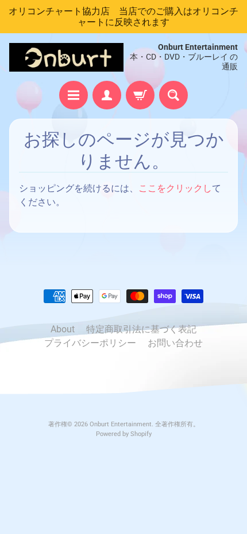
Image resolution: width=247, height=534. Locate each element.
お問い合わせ (175, 342)
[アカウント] (106, 95)
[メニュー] (73, 95)
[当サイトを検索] (173, 95)
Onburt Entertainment (121, 424)
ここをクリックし (175, 188)
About (63, 329)
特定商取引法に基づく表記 (141, 329)
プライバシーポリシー (90, 342)
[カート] (140, 95)
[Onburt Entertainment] (66, 57)
